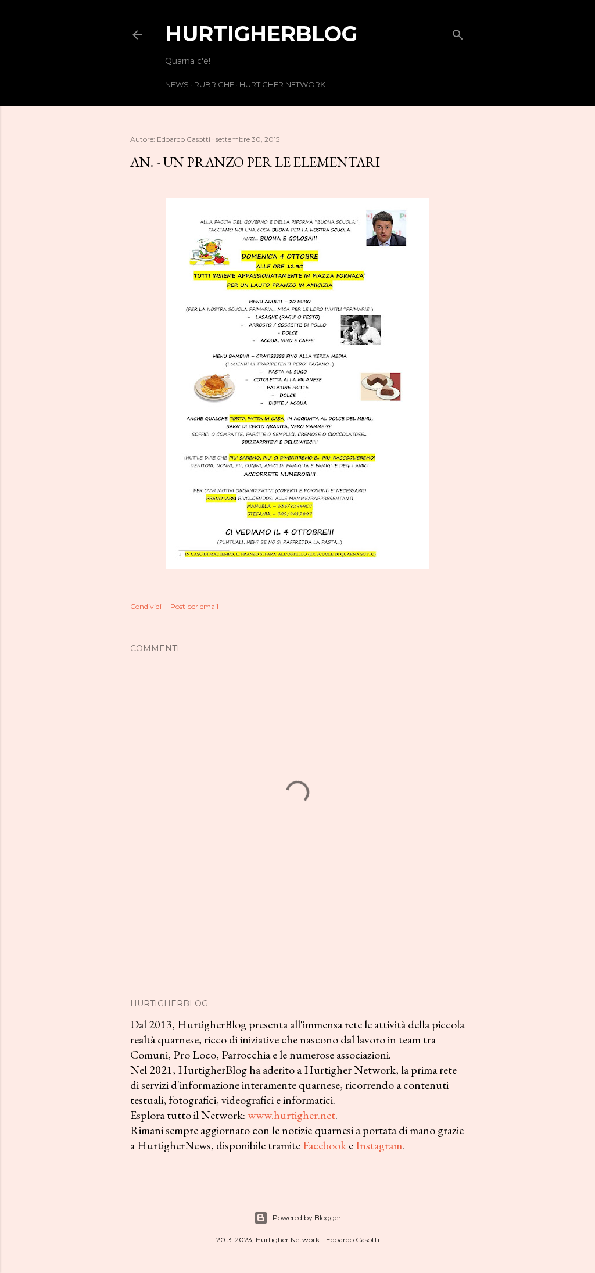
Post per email (194, 606)
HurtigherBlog (261, 33)
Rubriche (214, 84)
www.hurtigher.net (291, 1115)
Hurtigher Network (282, 84)
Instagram (379, 1145)
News (177, 84)
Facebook (324, 1145)
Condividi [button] (146, 606)
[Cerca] (458, 32)
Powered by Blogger (307, 1217)
